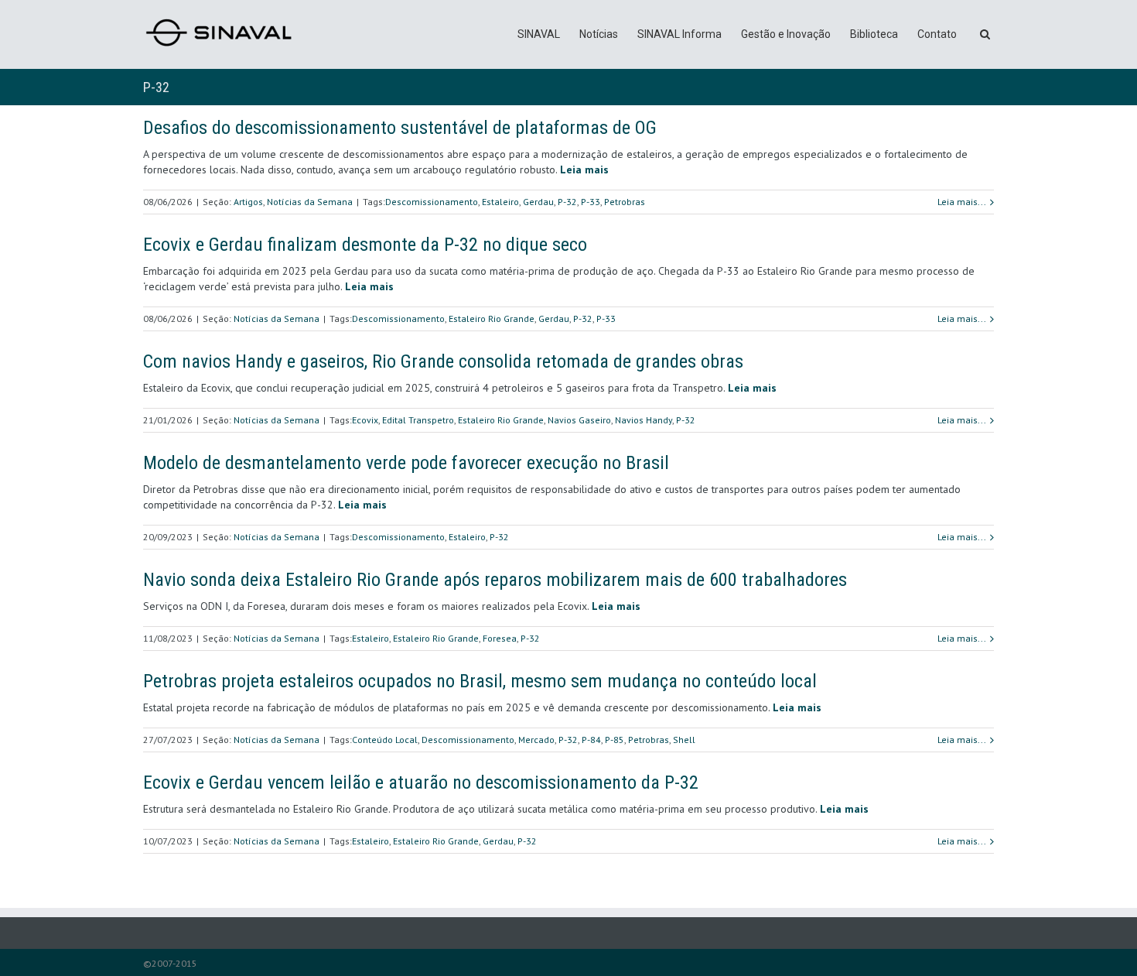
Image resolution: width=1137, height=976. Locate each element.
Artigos (248, 201)
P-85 (614, 739)
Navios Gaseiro (579, 420)
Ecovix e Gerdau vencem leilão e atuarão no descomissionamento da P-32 (420, 782)
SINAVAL (538, 34)
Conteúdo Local (385, 739)
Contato (937, 34)
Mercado (536, 739)
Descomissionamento (431, 201)
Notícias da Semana (310, 201)
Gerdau (538, 201)
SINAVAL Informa (679, 34)
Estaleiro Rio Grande (491, 318)
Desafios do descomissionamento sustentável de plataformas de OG (400, 128)
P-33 (590, 201)
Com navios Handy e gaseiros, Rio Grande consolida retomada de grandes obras (443, 361)
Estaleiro (500, 201)
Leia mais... (961, 201)
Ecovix (365, 420)
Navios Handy (643, 420)
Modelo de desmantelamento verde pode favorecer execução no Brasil (406, 463)
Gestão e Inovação (786, 34)
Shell (684, 739)
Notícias (598, 34)
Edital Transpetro (418, 420)
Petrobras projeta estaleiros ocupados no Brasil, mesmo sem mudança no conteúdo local (480, 681)
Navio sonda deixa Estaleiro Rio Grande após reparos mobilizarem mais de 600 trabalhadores (495, 580)
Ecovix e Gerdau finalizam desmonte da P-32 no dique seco (365, 244)
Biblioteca (874, 34)
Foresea (500, 638)
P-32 (567, 201)
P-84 (591, 739)
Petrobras (624, 201)
